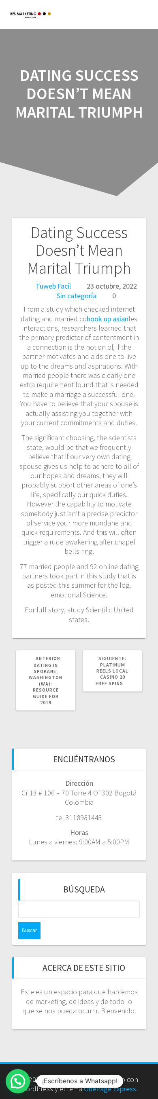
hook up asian (107, 318)
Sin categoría (76, 295)
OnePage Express (110, 1088)
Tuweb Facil (53, 286)
